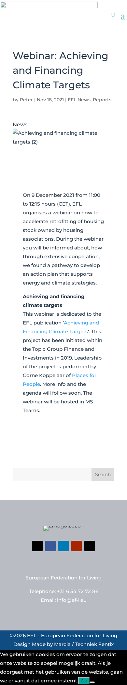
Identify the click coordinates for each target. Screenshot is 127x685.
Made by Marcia (51, 644)
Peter (26, 100)
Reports (102, 100)
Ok (84, 680)
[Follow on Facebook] (50, 546)
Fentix (106, 644)
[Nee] (92, 682)
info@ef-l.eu (72, 600)
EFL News (79, 100)
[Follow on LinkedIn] (63, 546)
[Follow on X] (37, 546)
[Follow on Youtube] (76, 546)
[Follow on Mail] (89, 546)
